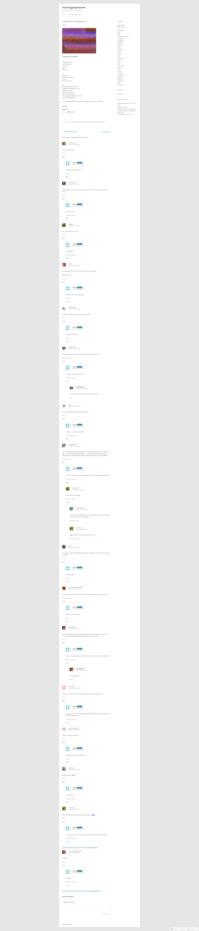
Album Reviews (121, 25)
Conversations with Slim (75, 14)
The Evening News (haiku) (69, 131)
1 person (73, 215)
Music (118, 56)
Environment (120, 41)
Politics (119, 62)
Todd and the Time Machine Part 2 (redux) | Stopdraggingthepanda (84, 891)
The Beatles (120, 79)
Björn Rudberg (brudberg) (76, 587)
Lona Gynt (75, 488)
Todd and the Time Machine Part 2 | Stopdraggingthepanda (82, 847)
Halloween (119, 49)
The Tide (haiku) (106, 131)
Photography (120, 58)
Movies (119, 54)
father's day (120, 45)
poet (91, 122)
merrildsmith (72, 627)
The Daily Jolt (120, 81)
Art (118, 28)
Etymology (119, 43)
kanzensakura (72, 307)
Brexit (118, 34)
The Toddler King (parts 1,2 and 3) (125, 114)
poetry (94, 122)
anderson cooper (121, 27)
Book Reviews (120, 30)
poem (88, 122)
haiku (118, 47)
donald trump (120, 40)
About (63, 14)
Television (119, 77)
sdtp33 (75, 162)
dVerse (87, 101)
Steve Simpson (73, 444)
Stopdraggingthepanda (74, 7)
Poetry (75, 122)
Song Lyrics (120, 71)
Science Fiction (120, 66)
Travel (118, 82)
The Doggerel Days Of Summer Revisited (127, 108)
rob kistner (72, 686)
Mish (70, 545)
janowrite (71, 768)
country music (120, 38)
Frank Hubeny (72, 182)
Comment (105, 913)
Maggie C (71, 224)
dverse (84, 122)
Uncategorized (120, 84)
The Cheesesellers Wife (75, 851)
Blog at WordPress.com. (67, 924)
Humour (119, 51)
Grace (70, 264)
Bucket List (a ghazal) (122, 107)
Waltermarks (72, 347)
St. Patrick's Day (121, 75)
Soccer (119, 69)
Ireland (119, 53)
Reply (63, 157)
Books (118, 32)
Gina (70, 405)
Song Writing (120, 73)
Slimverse (119, 68)
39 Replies (64, 25)
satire (118, 64)
